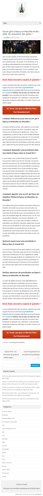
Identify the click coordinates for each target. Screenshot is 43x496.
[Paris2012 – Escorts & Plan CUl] (21, 17)
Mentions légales (21, 484)
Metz (3, 442)
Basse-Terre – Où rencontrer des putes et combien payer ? (11, 354)
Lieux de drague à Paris (9, 428)
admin (7, 37)
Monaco (4, 445)
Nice (3, 456)
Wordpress (38, 494)
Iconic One (19, 494)
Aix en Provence (7, 411)
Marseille (5, 439)
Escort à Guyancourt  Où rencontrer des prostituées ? (31, 354)
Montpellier (5, 449)
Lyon (3, 435)
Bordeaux (5, 415)
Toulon (4, 476)
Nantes (4, 452)
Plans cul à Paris (7, 462)
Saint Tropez (6, 469)
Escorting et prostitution (17, 342)
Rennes (4, 466)
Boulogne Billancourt (8, 418)
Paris (3, 459)
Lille (3, 432)
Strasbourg (5, 473)
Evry (3, 425)
